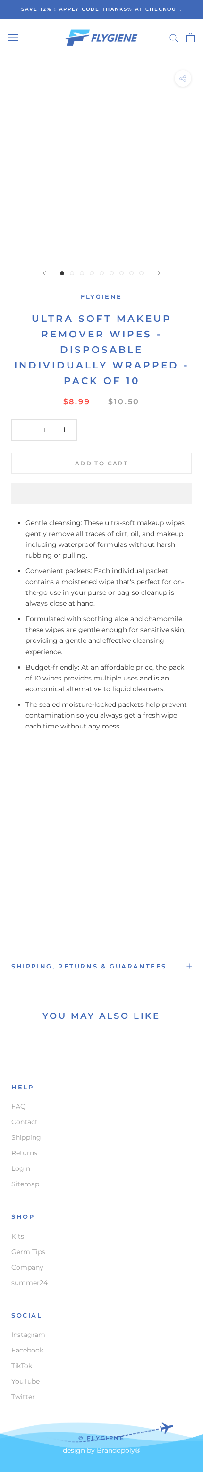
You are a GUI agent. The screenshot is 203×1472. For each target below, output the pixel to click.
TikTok (21, 1365)
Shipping (26, 1137)
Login (20, 1168)
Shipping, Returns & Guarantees (89, 966)
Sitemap (25, 1184)
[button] (101, 493)
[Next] (159, 273)
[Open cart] (190, 37)
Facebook (27, 1350)
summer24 (29, 1283)
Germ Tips (28, 1252)
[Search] (173, 37)
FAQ (18, 1106)
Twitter (23, 1396)
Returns (24, 1153)
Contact (24, 1122)
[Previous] (44, 273)
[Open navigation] (13, 37)
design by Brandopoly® (101, 1450)
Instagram (28, 1334)
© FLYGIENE (101, 1437)
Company (27, 1267)
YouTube (25, 1381)
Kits (17, 1236)
